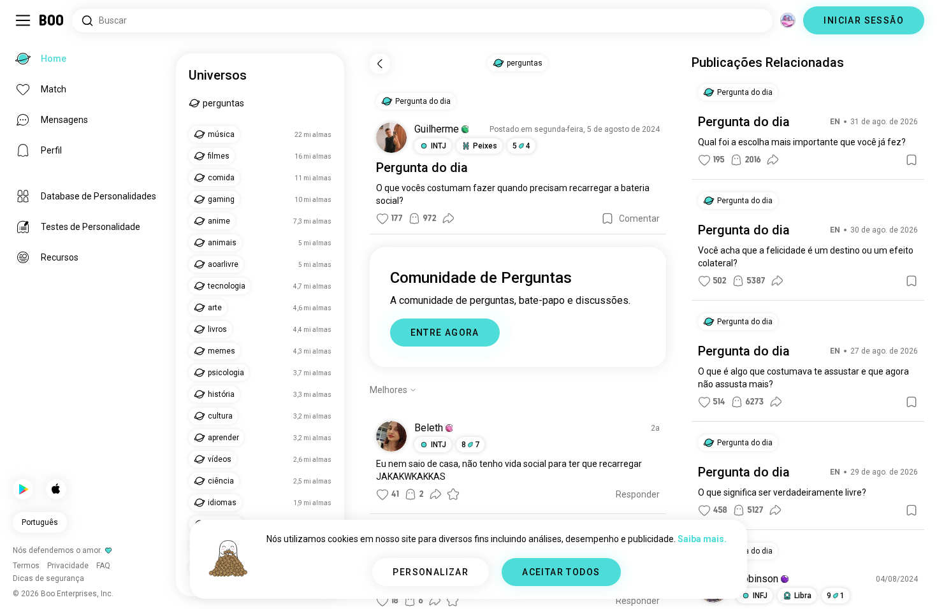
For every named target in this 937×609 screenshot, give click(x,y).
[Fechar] (28, 28)
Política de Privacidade (568, 583)
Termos (506, 583)
